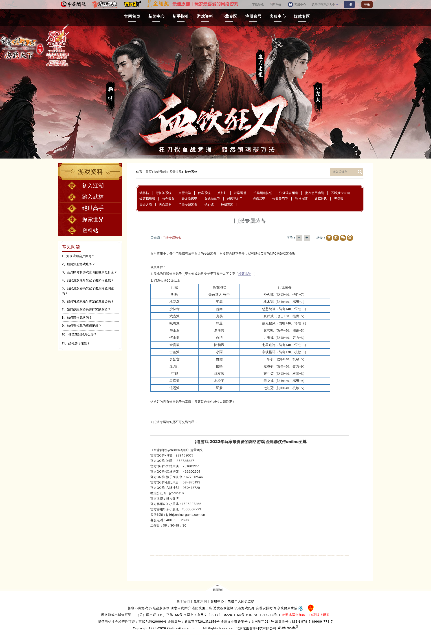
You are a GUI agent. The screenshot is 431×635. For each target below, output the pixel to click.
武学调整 (240, 193)
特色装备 (168, 199)
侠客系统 (204, 193)
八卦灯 (222, 193)
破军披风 (320, 199)
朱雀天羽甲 (280, 199)
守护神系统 (164, 193)
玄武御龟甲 (212, 199)
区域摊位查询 (340, 193)
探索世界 (175, 172)
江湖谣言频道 (288, 193)
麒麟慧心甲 (235, 199)
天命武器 (165, 204)
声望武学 (184, 193)
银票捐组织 (147, 199)
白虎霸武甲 (257, 199)
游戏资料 (160, 172)
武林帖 (144, 193)
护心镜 (209, 204)
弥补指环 (301, 199)
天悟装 (338, 199)
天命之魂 (145, 204)
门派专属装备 (187, 204)
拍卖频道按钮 (262, 193)
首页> (149, 172)
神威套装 (227, 204)
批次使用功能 (314, 193)
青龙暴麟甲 (189, 199)
